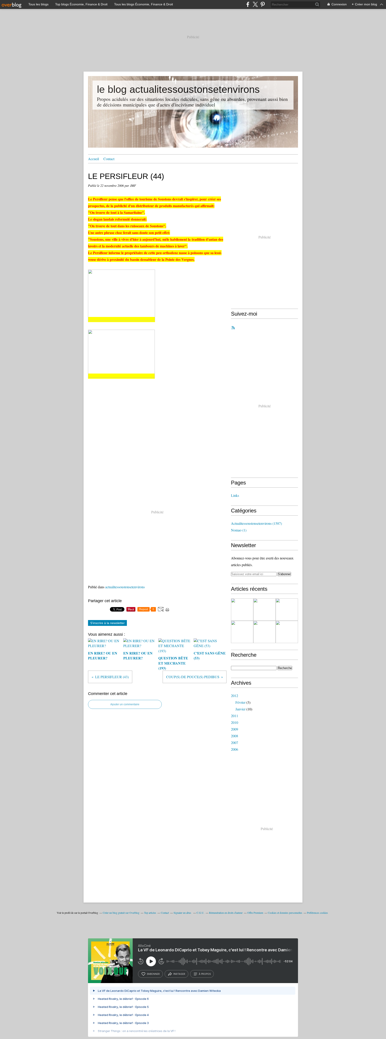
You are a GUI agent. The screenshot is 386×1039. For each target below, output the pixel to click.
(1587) (256, 523)
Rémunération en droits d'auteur (226, 912)
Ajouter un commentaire (124, 704)
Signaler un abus (183, 912)
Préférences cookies (317, 912)
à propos (205, 974)
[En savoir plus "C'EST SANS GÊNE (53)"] (242, 632)
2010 (234, 722)
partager (179, 974)
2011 (234, 715)
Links (235, 495)
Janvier (240, 709)
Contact (108, 158)
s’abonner (153, 974)
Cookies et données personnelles (285, 912)
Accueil (93, 158)
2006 (234, 749)
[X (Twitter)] (255, 4)
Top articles (150, 912)
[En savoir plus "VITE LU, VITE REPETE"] (287, 632)
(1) (238, 530)
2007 (234, 742)
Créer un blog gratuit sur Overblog (121, 912)
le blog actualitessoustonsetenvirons (178, 89)
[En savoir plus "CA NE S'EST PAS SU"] (264, 632)
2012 (234, 695)
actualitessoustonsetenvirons (125, 586)
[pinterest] (262, 4)
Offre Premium (255, 912)
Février (240, 702)
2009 (234, 729)
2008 (234, 735)
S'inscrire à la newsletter (107, 623)
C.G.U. (200, 912)
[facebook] (248, 4)
